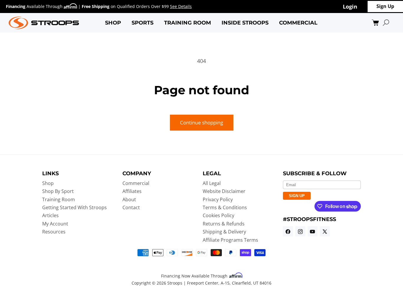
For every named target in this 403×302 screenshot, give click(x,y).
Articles (50, 215)
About (129, 199)
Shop (48, 183)
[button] (113, 23)
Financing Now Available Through (195, 276)
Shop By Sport (58, 191)
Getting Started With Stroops (74, 207)
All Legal (212, 183)
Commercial (135, 183)
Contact (131, 207)
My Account (55, 223)
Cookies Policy (218, 215)
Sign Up (385, 6)
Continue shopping (201, 122)
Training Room (58, 199)
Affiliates (132, 191)
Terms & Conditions (225, 207)
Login (350, 6)
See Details (181, 6)
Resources (53, 231)
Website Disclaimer (224, 191)
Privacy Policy (218, 199)
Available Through (35, 6)
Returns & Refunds (224, 223)
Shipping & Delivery (224, 231)
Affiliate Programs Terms (230, 240)
